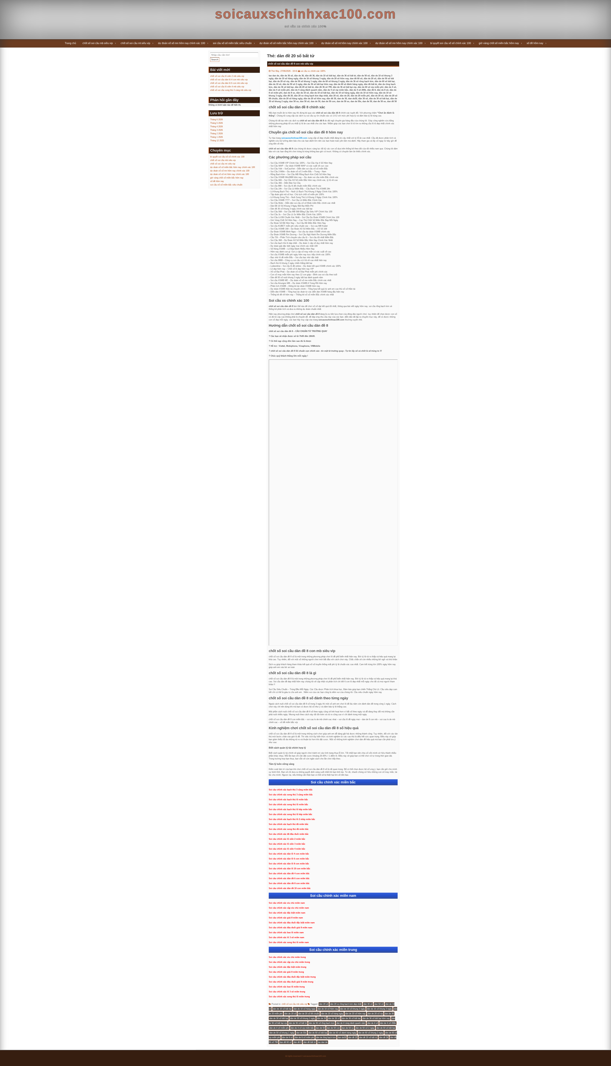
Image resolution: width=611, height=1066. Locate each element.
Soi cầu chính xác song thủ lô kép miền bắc (290, 814)
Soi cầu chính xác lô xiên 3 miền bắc (287, 844)
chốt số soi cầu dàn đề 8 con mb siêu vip (290, 63)
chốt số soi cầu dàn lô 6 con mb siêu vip (229, 83)
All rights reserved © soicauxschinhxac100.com (305, 1056)
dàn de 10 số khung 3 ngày (352, 1009)
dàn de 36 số (334, 1018)
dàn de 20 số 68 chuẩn (308, 1013)
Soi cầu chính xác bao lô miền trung (287, 987)
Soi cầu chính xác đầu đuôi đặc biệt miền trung (292, 977)
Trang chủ (70, 43)
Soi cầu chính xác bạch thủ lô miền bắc (288, 799)
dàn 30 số (367, 1004)
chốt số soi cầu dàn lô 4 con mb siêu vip (229, 79)
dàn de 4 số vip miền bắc (302, 1028)
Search (214, 59)
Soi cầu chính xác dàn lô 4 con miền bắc (289, 854)
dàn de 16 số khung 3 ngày (379, 1009)
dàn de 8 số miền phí (304, 1037)
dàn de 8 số (287, 1037)
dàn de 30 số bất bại (278, 1018)
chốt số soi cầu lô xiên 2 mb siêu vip (227, 76)
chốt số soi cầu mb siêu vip (97, 43)
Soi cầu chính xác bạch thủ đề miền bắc (288, 824)
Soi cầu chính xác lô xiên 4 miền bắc (287, 849)
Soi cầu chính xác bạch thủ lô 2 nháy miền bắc (292, 819)
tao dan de (322, 1042)
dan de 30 (389, 1013)
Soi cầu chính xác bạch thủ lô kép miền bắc (290, 809)
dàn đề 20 (352, 1037)
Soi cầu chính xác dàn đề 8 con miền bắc (289, 883)
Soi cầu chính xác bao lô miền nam (286, 932)
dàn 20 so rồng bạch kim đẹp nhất (346, 1004)
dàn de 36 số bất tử (298, 1023)
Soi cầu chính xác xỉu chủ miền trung (287, 957)
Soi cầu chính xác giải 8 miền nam (286, 918)
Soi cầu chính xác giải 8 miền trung (286, 972)
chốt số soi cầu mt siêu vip (135, 43)
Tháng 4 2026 (216, 126)
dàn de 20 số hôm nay (355, 1013)
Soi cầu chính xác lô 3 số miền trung (287, 991)
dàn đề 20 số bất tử (368, 1037)
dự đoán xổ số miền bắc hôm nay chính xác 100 (286, 43)
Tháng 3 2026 (216, 130)
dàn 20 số (323, 1004)
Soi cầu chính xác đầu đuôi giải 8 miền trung (291, 982)
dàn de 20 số (290, 1013)
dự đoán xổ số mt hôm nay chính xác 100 (344, 43)
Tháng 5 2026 (216, 123)
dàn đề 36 (383, 1037)
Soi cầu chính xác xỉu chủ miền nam (287, 903)
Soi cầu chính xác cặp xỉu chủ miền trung (289, 962)
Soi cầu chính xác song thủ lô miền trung (289, 996)
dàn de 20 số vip (375, 1013)
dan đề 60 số (286, 1042)
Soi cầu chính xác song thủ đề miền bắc (289, 829)
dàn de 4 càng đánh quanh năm (350, 1023)
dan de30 (342, 1037)
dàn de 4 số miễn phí (279, 1028)
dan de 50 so (348, 1028)
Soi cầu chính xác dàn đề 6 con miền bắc (289, 878)
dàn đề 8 (298, 1042)
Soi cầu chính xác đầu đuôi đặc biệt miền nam (292, 922)
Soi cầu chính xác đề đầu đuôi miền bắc (289, 834)
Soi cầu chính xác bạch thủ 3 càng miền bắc (291, 789)
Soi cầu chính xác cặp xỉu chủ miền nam (289, 908)
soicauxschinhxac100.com (305, 14)
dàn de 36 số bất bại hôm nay (376, 1018)
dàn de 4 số (372, 1023)
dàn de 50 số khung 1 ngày (281, 1032)
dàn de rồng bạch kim (326, 1037)
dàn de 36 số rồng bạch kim (321, 1023)
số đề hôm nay (535, 43)
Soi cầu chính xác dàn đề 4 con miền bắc (289, 873)
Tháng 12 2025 (217, 140)
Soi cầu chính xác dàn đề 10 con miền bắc (290, 888)
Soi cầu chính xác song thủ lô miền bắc (288, 804)
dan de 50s (301, 1032)
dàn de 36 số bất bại (351, 1018)
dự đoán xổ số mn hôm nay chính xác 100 (181, 43)
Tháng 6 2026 (216, 119)
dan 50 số (378, 1004)
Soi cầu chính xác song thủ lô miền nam (289, 942)
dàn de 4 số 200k (388, 1023)
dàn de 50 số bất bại (385, 1028)
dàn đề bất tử (309, 1042)
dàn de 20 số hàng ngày (332, 1013)
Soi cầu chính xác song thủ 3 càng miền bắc (291, 794)
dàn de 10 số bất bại (282, 1009)
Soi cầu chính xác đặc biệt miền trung (287, 967)
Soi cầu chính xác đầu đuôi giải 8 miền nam (290, 927)
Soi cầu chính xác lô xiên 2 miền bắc (287, 839)
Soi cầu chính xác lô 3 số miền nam (286, 937)
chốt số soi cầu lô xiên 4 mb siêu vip (227, 86)
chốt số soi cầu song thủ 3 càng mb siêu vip (230, 90)
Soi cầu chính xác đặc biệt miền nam (287, 913)
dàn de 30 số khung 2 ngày (302, 1018)
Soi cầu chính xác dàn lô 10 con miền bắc (289, 868)
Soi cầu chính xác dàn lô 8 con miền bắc (289, 863)
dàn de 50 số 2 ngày (365, 1028)
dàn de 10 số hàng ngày (305, 1009)
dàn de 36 (321, 1018)
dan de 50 (320, 1028)
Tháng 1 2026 (216, 137)
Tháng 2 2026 (216, 133)
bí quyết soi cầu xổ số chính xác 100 (450, 43)
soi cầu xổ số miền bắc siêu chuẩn (232, 43)
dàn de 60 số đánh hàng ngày (342, 1032)
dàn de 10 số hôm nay (328, 1009)
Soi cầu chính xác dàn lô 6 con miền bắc (289, 859)
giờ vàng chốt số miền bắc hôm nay (499, 43)
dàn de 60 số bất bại (317, 1032)
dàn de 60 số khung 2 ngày (370, 1032)
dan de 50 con (333, 1028)
